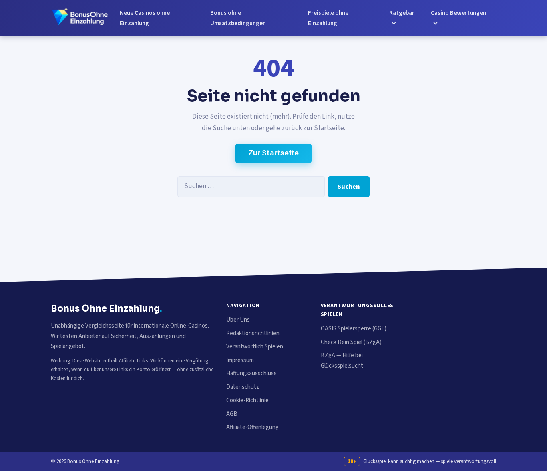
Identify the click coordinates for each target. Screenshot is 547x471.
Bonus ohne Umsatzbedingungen (238, 18)
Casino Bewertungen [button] (458, 13)
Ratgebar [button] (401, 13)
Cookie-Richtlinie (247, 400)
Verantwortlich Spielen (254, 346)
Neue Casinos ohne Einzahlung (145, 18)
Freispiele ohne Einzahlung (328, 18)
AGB (231, 414)
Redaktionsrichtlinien (253, 333)
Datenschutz (242, 387)
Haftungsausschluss (251, 373)
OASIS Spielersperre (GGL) (353, 328)
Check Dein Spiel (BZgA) (351, 342)
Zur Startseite (273, 153)
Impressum (240, 360)
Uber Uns (238, 320)
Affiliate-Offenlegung (252, 427)
